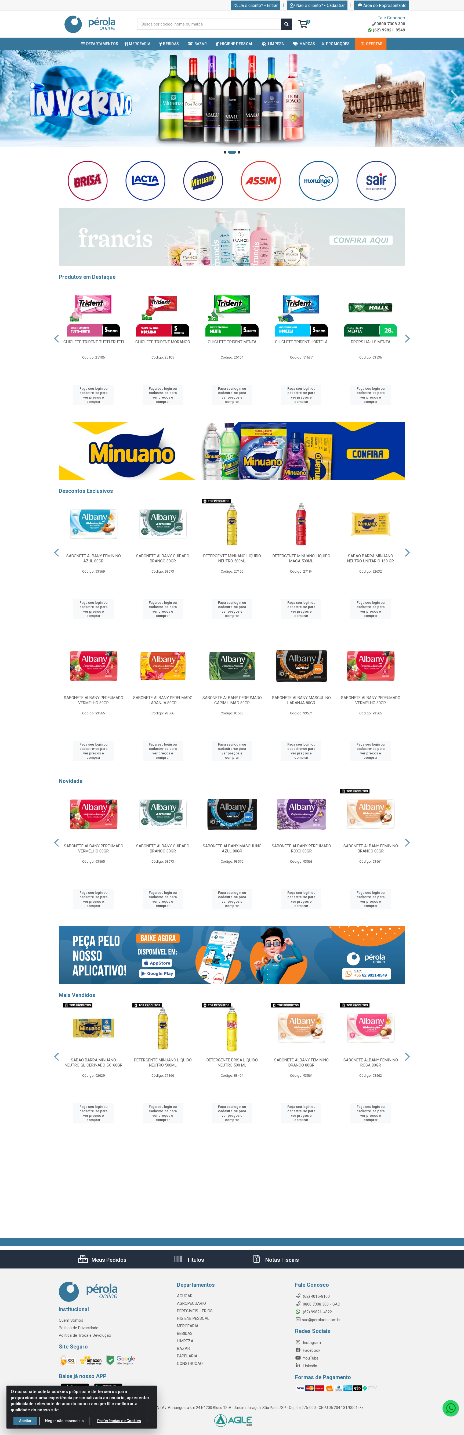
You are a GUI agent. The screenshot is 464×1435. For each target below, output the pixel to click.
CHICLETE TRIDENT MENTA (232, 341)
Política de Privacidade (78, 1327)
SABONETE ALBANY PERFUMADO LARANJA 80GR (163, 700)
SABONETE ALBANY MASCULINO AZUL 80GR (232, 849)
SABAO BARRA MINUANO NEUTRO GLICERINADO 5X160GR (93, 1063)
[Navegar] (9, 97)
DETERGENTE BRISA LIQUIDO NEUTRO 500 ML (232, 1063)
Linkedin (309, 1366)
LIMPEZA (185, 1341)
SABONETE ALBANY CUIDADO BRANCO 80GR (162, 558)
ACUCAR (185, 1295)
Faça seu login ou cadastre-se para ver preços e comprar (93, 395)
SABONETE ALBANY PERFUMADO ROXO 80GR (301, 849)
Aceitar (25, 1421)
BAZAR (183, 1348)
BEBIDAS (185, 1333)
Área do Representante (385, 5)
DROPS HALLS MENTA (370, 341)
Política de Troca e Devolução (85, 1335)
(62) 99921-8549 (389, 30)
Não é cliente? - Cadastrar (320, 5)
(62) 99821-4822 (317, 1312)
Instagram (311, 1342)
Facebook (311, 1350)
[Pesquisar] (286, 24)
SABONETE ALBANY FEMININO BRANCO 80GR (370, 849)
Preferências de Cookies (119, 1421)
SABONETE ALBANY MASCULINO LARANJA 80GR (301, 700)
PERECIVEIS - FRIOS (195, 1311)
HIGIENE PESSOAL (193, 1318)
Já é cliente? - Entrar (258, 5)
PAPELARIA (187, 1356)
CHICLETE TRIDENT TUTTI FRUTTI (93, 341)
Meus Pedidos (108, 1260)
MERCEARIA (187, 1326)
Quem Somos (71, 1320)
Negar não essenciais (64, 1421)
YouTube (310, 1358)
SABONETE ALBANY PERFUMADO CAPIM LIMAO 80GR (232, 700)
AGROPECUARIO (191, 1303)
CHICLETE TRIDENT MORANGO (162, 341)
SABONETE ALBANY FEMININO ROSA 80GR (370, 1063)
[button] (225, 152)
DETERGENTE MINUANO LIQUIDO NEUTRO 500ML (232, 558)
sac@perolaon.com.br (321, 1319)
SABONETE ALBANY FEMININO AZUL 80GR (93, 558)
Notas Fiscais (281, 1260)
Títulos (195, 1260)
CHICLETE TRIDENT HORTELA (301, 341)
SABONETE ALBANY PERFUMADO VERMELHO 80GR (93, 700)
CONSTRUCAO (190, 1363)
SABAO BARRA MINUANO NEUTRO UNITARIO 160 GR (370, 558)
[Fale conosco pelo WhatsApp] (451, 1408)
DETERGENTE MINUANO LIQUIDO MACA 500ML (301, 558)
